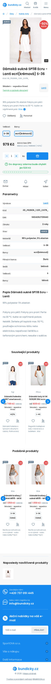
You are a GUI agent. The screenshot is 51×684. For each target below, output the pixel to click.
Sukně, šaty (24, 14)
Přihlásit (39, 630)
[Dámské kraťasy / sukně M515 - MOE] (13, 474)
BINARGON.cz (39, 679)
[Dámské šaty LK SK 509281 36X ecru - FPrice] (38, 375)
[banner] (13, 4)
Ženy (12, 14)
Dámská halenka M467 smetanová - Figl (12, 398)
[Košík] (35, 5)
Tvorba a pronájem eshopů (19, 679)
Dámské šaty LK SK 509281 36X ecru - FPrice (38, 398)
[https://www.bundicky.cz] (3, 14)
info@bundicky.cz (21, 603)
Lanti (43, 87)
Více (20, 109)
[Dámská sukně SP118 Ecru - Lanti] (8, 573)
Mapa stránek (29, 673)
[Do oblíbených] (7, 420)
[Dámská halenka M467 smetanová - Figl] (13, 375)
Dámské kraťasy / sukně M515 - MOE (12, 497)
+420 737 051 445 (21, 593)
